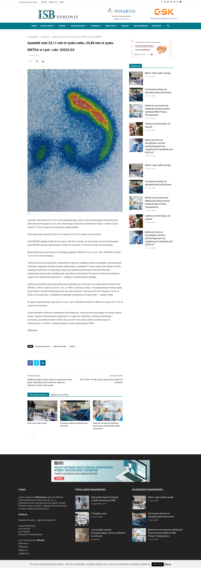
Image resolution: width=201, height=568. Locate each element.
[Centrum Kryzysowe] (151, 57)
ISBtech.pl (23, 550)
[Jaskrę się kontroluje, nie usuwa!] (136, 129)
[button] (168, 26)
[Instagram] (164, 2)
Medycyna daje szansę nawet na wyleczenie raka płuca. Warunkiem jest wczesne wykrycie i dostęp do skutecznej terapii (49, 382)
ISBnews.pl (23, 543)
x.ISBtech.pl (23, 553)
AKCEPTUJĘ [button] (157, 564)
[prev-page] (29, 434)
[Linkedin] (168, 2)
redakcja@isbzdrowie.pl (38, 508)
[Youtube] (180, 2)
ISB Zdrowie (40, 497)
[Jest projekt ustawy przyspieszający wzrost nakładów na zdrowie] (82, 535)
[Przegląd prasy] (82, 519)
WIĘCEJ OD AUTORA (60, 395)
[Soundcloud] (174, 2)
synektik (72, 346)
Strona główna (32, 37)
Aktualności (45, 37)
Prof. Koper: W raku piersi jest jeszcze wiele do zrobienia (101, 381)
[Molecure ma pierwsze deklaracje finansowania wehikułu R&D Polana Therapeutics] (108, 410)
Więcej (167, 564)
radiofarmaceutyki (59, 346)
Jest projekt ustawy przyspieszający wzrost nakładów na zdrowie (108, 532)
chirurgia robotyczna (42, 346)
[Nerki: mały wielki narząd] (42, 410)
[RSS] (171, 2)
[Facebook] (161, 2)
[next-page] (33, 434)
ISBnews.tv (23, 546)
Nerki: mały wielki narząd (37, 423)
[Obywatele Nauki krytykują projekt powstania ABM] (82, 502)
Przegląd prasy (99, 513)
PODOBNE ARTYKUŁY (38, 395)
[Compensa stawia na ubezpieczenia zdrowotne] (75, 410)
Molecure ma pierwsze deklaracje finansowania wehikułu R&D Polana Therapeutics (106, 426)
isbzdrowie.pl (124, 19)
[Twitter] (177, 2)
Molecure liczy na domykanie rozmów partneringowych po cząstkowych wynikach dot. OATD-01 (159, 146)
